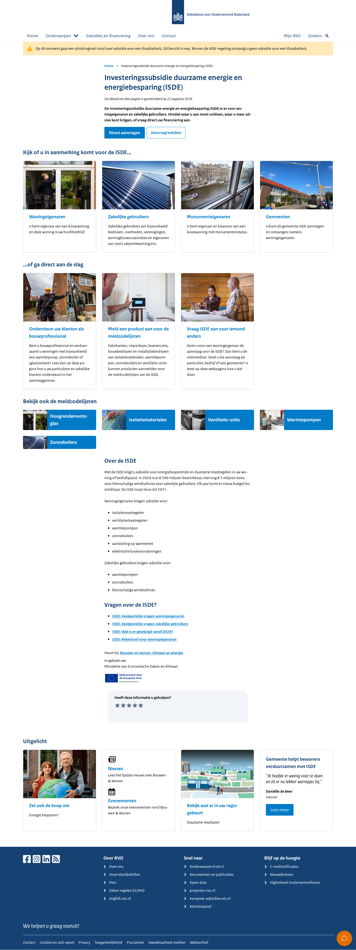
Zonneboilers (63, 442)
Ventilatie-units (224, 420)
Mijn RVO (292, 35)
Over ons (146, 35)
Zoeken (315, 35)
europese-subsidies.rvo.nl (210, 898)
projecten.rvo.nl (202, 890)
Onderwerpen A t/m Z (207, 866)
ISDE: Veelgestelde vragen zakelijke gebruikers (150, 623)
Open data (198, 882)
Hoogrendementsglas (69, 419)
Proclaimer (135, 942)
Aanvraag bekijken (166, 132)
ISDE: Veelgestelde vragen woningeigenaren (148, 616)
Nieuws (115, 769)
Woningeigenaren (47, 217)
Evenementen (122, 801)
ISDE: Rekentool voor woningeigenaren (144, 639)
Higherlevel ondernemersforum (295, 882)
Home (32, 35)
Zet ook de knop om (49, 806)
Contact (169, 35)
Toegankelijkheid (108, 942)
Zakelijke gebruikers (128, 217)
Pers (112, 882)
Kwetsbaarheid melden (167, 942)
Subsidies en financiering (108, 35)
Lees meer (280, 809)
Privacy (84, 942)
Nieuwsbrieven (282, 874)
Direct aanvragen (124, 132)
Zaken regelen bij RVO (127, 890)
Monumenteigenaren (208, 217)
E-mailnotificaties (284, 866)
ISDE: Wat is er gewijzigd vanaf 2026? (142, 631)
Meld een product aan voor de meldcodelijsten (138, 332)
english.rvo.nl (120, 898)
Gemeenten (278, 217)
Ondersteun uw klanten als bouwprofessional (56, 332)
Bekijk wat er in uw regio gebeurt (212, 809)
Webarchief (199, 942)
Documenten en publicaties (211, 874)
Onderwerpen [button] (58, 35)
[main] (178, 444)
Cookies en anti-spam (57, 942)
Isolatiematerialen (148, 420)
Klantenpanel (200, 906)
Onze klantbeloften (124, 874)
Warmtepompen (304, 420)
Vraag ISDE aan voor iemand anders (216, 332)
